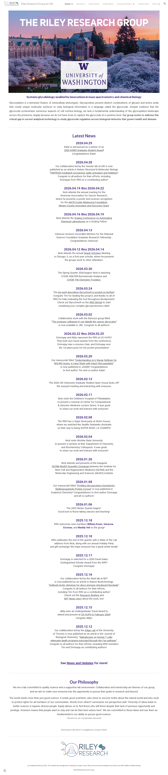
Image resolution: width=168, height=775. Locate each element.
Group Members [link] (124, 3)
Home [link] (67, 3)
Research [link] (81, 3)
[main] (84, 108)
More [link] (154, 3)
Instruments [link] (93, 3)
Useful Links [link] (143, 3)
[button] (165, 4)
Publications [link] (108, 3)
